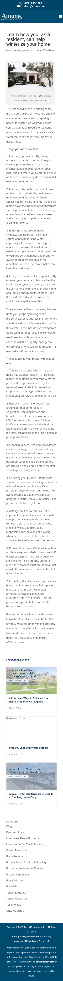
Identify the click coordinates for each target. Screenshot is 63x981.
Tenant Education (16, 892)
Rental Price (13, 886)
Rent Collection (15, 880)
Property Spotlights (18, 874)
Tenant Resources (17, 898)
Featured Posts (15, 832)
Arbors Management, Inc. (21, 50)
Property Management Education (26, 868)
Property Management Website (25, 937)
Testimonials (13, 905)
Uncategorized (15, 910)
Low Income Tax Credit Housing (25, 844)
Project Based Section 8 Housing (26, 862)
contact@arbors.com (44, 962)
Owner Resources (17, 850)
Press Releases (15, 856)
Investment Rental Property (22, 838)
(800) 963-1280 (19, 967)
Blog (51, 50)
